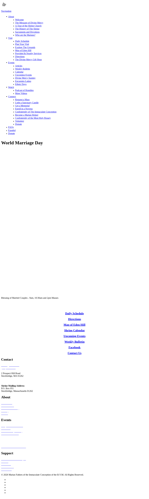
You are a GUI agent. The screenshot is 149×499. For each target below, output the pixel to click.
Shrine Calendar (74, 330)
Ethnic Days (20, 84)
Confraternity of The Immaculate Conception (35, 112)
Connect (12, 96)
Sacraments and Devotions (27, 32)
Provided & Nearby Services (28, 53)
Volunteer (19, 121)
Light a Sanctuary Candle (27, 102)
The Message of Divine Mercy (29, 22)
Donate (18, 124)
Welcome (19, 19)
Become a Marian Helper (26, 115)
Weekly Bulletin (22, 69)
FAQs (11, 127)
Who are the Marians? (25, 35)
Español (12, 130)
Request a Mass (22, 99)
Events (11, 62)
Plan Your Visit (22, 44)
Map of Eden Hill (23, 50)
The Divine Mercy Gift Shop (28, 59)
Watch (11, 87)
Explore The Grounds (25, 47)
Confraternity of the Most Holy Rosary (33, 118)
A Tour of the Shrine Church (28, 26)
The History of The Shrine (27, 29)
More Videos (21, 93)
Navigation (6, 11)
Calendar (19, 72)
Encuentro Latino (23, 81)
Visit (10, 38)
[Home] (3, 5)
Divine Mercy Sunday (25, 78)
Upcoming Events (23, 75)
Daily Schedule (22, 41)
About (11, 16)
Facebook (74, 347)
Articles (18, 66)
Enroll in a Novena (24, 108)
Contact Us (74, 353)
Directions (20, 56)
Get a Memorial (22, 105)
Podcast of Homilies (24, 90)
